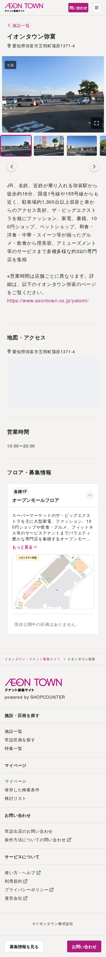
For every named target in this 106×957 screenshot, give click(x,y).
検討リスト (15, 798)
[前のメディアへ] (11, 166)
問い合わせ (78, 7)
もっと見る (22, 547)
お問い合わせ (84, 946)
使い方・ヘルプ (20, 872)
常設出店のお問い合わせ (29, 831)
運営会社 (13, 898)
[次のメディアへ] (94, 166)
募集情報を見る (24, 946)
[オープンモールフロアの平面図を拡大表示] (53, 582)
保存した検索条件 (22, 789)
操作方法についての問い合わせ (35, 839)
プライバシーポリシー (26, 889)
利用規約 (13, 881)
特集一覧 (13, 748)
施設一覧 (13, 731)
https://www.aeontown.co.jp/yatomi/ (48, 300)
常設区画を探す (20, 740)
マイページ (15, 781)
